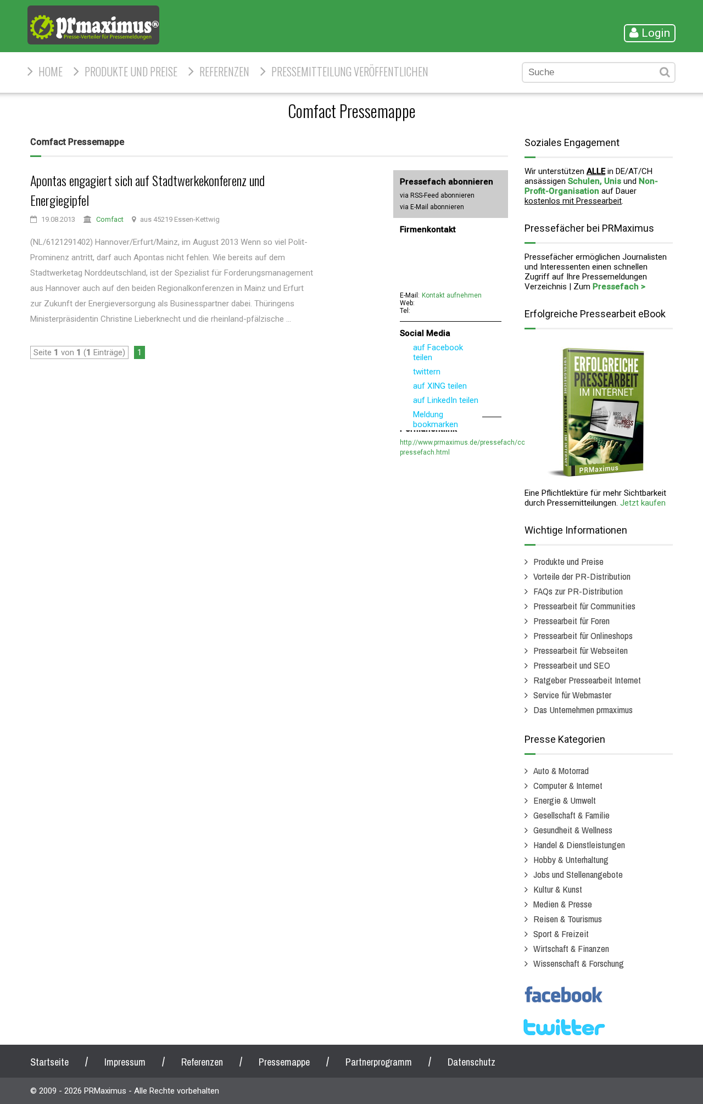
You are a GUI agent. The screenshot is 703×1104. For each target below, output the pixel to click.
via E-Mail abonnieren (432, 207)
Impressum (125, 1062)
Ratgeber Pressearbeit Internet (587, 680)
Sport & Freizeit (561, 933)
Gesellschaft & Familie (571, 815)
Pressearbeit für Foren (571, 620)
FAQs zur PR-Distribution (578, 591)
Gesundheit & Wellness (572, 829)
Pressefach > (619, 287)
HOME (50, 71)
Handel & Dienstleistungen (579, 844)
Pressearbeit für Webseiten (580, 650)
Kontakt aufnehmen (452, 295)
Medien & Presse (562, 904)
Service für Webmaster (572, 694)
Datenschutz (471, 1062)
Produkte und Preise (131, 71)
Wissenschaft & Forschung (578, 963)
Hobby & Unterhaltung (571, 859)
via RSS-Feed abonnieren (437, 195)
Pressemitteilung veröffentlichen (349, 71)
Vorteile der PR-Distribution (582, 576)
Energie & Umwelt (564, 800)
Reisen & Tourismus (567, 918)
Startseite (49, 1062)
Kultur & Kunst (557, 889)
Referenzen (224, 71)
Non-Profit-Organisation (591, 186)
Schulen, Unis (594, 181)
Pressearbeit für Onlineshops (583, 635)
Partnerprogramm (378, 1062)
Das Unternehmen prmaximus (583, 709)
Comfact (110, 219)
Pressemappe (284, 1062)
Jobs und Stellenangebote (578, 874)
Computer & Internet (567, 785)
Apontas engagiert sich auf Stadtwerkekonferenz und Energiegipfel (147, 190)
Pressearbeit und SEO (571, 665)
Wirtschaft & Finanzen (571, 948)
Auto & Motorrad (561, 770)
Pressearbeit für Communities (584, 605)
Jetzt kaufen (643, 503)
